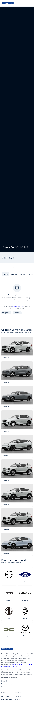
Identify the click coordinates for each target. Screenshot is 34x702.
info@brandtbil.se (6, 699)
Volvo (13, 664)
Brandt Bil (4, 681)
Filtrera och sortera (18, 268)
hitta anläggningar (17, 306)
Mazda (15, 666)
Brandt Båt (4, 687)
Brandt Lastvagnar (6, 684)
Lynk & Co (27, 664)
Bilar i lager (18, 696)
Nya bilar (22, 274)
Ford (22, 664)
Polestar (17, 664)
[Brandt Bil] (8, 3)
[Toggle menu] (30, 3)
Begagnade (14, 274)
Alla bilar (5, 274)
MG (31, 664)
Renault (3, 666)
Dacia (8, 666)
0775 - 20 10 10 (5, 696)
